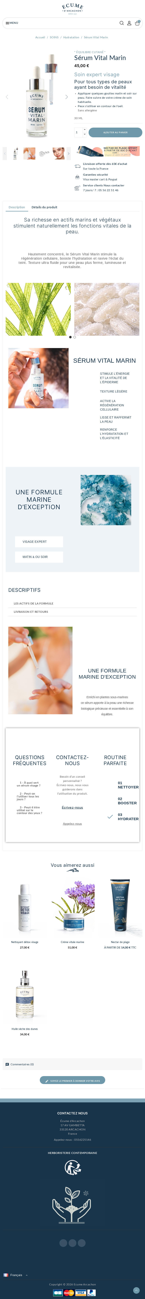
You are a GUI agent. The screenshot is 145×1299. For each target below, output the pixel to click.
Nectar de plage (120, 942)
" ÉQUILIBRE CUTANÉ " (89, 52)
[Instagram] (72, 1243)
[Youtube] (82, 1243)
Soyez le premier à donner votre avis (75, 1080)
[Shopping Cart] (137, 23)
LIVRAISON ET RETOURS (31, 611)
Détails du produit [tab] (44, 207)
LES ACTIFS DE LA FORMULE (33, 603)
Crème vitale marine (72, 942)
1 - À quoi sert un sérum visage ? (28, 784)
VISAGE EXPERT (35, 541)
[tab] (39, 541)
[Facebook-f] (63, 1243)
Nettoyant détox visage (24, 942)
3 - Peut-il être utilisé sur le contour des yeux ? (29, 810)
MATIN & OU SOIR (35, 556)
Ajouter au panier (115, 132)
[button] (66, 97)
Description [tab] (17, 207)
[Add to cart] (46, 895)
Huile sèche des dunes (25, 1029)
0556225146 (82, 1139)
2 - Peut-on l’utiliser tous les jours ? (28, 796)
